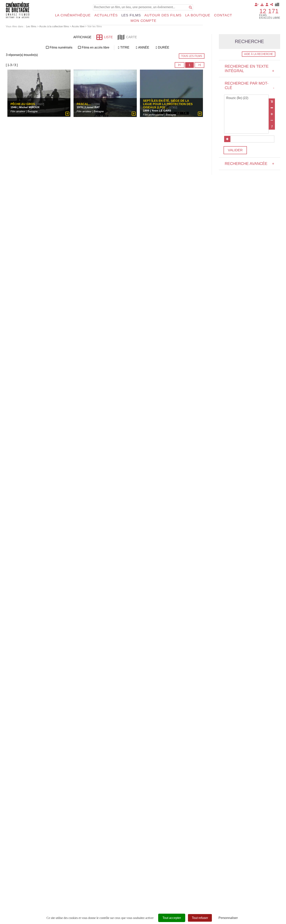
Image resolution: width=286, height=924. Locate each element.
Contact (223, 15)
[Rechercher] (190, 7)
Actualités (106, 15)
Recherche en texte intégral (250, 68)
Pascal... (84, 103)
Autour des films (162, 15)
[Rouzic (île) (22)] (246, 98)
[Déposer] (262, 4)
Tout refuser (200, 918)
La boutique (198, 15)
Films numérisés (61, 47)
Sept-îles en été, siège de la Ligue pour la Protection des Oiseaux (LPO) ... (168, 104)
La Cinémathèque (73, 15)
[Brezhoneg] (277, 4)
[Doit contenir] (272, 114)
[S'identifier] (267, 4)
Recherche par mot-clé (250, 85)
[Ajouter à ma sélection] (67, 113)
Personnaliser (228, 918)
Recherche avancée (250, 163)
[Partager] (271, 4)
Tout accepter (171, 918)
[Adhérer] (257, 4)
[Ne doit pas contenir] (272, 120)
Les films (131, 15)
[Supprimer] (272, 108)
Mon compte (143, 21)
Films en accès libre (95, 47)
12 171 (269, 11)
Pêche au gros (23, 103)
